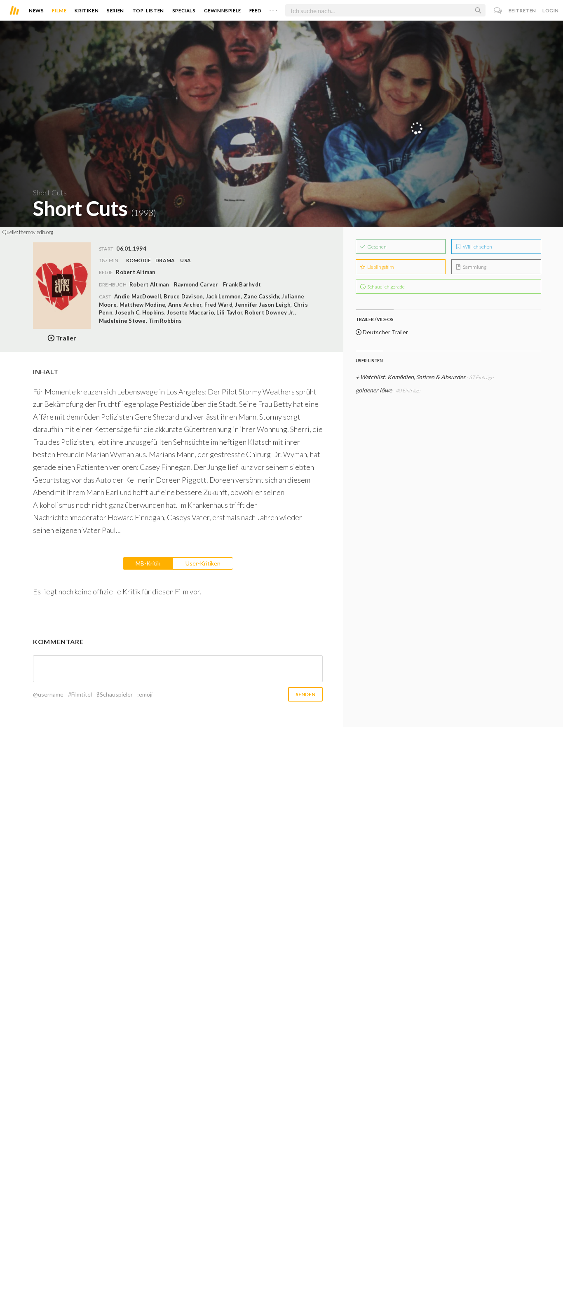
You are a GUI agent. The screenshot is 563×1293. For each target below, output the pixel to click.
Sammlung (474, 267)
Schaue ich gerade (385, 287)
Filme (59, 10)
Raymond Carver (196, 284)
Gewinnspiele (222, 10)
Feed (255, 10)
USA (185, 260)
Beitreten (522, 10)
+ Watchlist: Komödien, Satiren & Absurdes (410, 376)
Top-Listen (148, 10)
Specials (184, 10)
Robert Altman (149, 284)
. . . (273, 8)
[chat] (498, 10)
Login (550, 10)
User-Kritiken (203, 563)
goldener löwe (374, 390)
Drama (165, 260)
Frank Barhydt (242, 284)
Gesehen (376, 247)
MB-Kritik (148, 563)
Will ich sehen (477, 247)
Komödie (138, 260)
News (36, 10)
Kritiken (87, 10)
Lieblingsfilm (380, 267)
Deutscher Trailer (384, 332)
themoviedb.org (36, 232)
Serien (115, 10)
